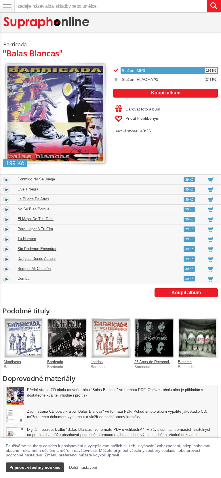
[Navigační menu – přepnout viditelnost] (7, 6)
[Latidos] (110, 338)
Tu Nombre (27, 239)
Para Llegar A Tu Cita (35, 229)
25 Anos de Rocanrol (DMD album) (163, 362)
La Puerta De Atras (33, 199)
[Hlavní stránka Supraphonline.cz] (46, 22)
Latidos (97, 362)
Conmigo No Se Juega (36, 179)
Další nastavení (83, 467)
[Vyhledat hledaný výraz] (214, 6)
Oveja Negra (28, 189)
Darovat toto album (142, 109)
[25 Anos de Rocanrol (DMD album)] (154, 338)
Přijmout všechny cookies (34, 467)
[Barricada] (67, 338)
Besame (185, 362)
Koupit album (165, 92)
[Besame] (197, 338)
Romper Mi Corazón (34, 268)
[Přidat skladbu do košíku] (210, 179)
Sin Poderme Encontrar (37, 249)
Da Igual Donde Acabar (37, 258)
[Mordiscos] (23, 338)
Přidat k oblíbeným (142, 118)
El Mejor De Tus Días (36, 219)
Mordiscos (12, 362)
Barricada (55, 362)
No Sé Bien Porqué (33, 209)
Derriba (23, 278)
